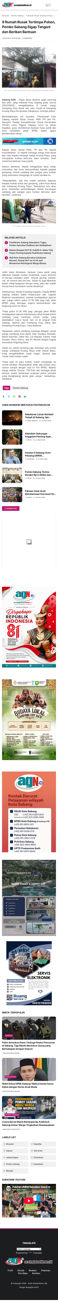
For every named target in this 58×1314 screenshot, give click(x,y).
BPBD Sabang (32, 421)
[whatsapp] (15, 396)
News (29, 440)
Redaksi (33, 1270)
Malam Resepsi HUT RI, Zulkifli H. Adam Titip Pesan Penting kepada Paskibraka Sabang (31, 251)
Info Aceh (37, 1151)
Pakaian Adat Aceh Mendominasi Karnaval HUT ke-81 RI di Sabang (40, 493)
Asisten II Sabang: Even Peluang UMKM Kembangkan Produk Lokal (39, 454)
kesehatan (38, 1164)
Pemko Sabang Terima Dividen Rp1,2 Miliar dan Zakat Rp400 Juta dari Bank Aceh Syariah (40, 473)
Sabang (9, 1036)
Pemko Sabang (17, 16)
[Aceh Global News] (17, 7)
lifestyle (9, 1171)
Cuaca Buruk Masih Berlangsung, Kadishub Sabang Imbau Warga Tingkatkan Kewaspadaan (28, 1123)
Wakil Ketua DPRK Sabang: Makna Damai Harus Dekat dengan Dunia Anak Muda (28, 1085)
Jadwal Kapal (12, 1157)
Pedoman (45, 1270)
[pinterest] (20, 396)
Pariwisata (38, 1157)
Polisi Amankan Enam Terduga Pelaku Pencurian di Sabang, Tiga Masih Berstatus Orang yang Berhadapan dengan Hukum (28, 1045)
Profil (10, 1270)
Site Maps (23, 1273)
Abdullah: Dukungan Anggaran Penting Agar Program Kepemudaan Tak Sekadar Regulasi (39, 435)
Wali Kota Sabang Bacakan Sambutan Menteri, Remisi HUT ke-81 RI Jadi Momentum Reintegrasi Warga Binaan (27, 260)
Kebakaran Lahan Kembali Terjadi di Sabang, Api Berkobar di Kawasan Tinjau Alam (40, 416)
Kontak (21, 1270)
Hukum (9, 1151)
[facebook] (4, 396)
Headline (37, 1144)
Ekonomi (30, 459)
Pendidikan (11, 1077)
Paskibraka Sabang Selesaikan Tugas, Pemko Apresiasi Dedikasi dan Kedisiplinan (30, 244)
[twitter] (9, 396)
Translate (37, 1253)
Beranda (5, 16)
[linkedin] (26, 396)
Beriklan (36, 1273)
